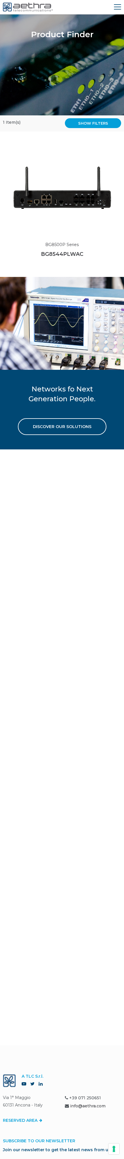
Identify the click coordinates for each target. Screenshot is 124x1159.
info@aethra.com (88, 1106)
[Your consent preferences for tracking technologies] (113, 1148)
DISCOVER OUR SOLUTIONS (62, 426)
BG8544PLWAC (62, 254)
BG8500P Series (62, 244)
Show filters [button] (93, 123)
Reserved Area (21, 1120)
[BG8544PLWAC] (62, 187)
